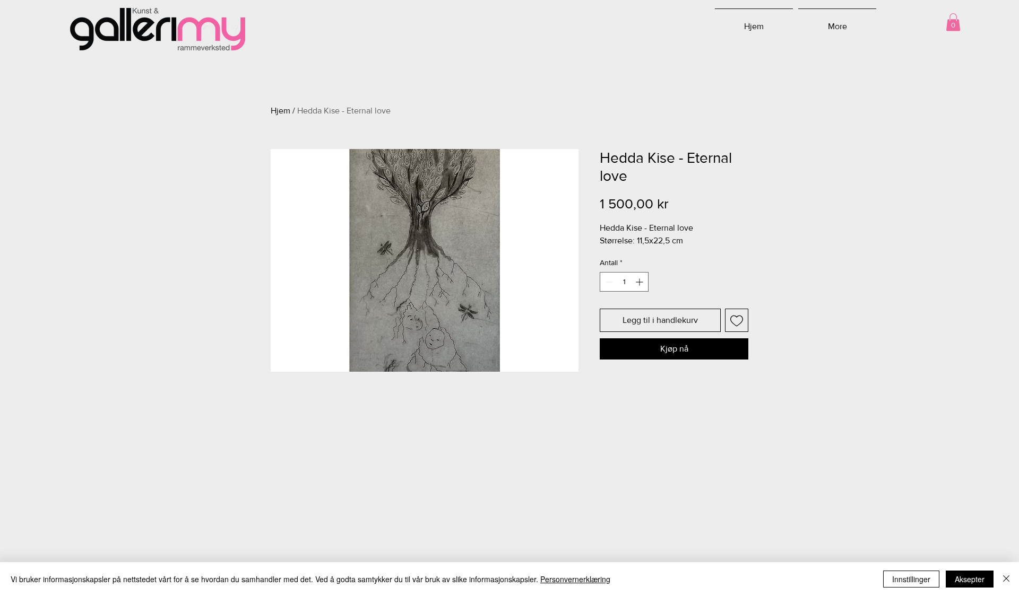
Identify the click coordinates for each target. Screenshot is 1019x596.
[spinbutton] (624, 282)
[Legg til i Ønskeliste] (736, 320)
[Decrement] (608, 282)
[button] (953, 22)
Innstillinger (911, 579)
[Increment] (640, 282)
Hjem (280, 110)
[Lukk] (1006, 579)
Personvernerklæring (575, 579)
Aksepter (970, 579)
